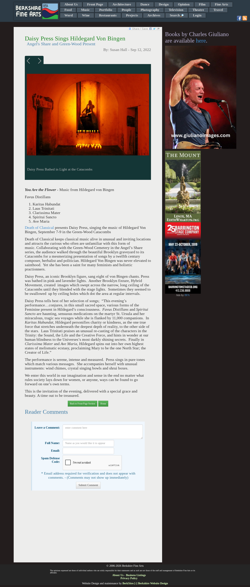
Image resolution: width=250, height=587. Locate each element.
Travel (218, 10)
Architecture (121, 4)
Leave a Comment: (47, 427)
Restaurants (108, 15)
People (126, 10)
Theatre (198, 10)
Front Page (95, 4)
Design (164, 4)
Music (85, 10)
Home (103, 403)
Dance (144, 4)
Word (68, 15)
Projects (132, 15)
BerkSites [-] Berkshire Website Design (145, 583)
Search (175, 15)
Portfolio (105, 10)
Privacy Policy (129, 578)
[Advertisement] (88, 528)
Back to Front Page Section (82, 403)
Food (68, 10)
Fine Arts (221, 4)
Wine (86, 15)
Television (176, 10)
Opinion (183, 4)
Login (197, 15)
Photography (150, 10)
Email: (55, 450)
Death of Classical (39, 228)
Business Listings (136, 575)
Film (202, 4)
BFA (187, 295)
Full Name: (52, 443)
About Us (71, 4)
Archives (153, 15)
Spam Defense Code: (50, 460)
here (201, 40)
